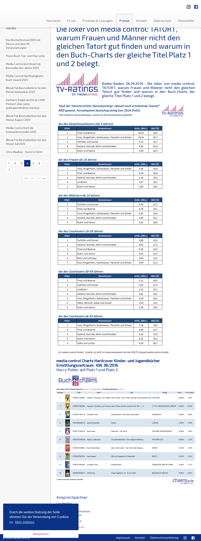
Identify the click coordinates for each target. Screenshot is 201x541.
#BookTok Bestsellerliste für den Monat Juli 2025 (26, 141)
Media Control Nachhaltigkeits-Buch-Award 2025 (25, 77)
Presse (124, 20)
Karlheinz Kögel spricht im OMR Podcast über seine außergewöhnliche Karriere (25, 103)
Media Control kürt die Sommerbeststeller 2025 (21, 129)
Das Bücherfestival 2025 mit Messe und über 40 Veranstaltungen (23, 43)
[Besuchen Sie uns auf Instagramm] (187, 5)
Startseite (53, 20)
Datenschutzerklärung (164, 537)
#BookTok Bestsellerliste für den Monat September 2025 (26, 89)
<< (25, 178)
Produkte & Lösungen (97, 20)
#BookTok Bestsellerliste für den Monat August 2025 (26, 117)
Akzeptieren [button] (41, 533)
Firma (71, 20)
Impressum (123, 537)
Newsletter (186, 20)
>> (44, 178)
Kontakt (141, 20)
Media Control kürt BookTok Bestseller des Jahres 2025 (23, 65)
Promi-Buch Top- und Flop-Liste (25, 55)
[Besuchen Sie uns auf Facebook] (196, 5)
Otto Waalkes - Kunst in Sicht (24, 152)
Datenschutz (163, 20)
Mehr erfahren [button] (24, 522)
